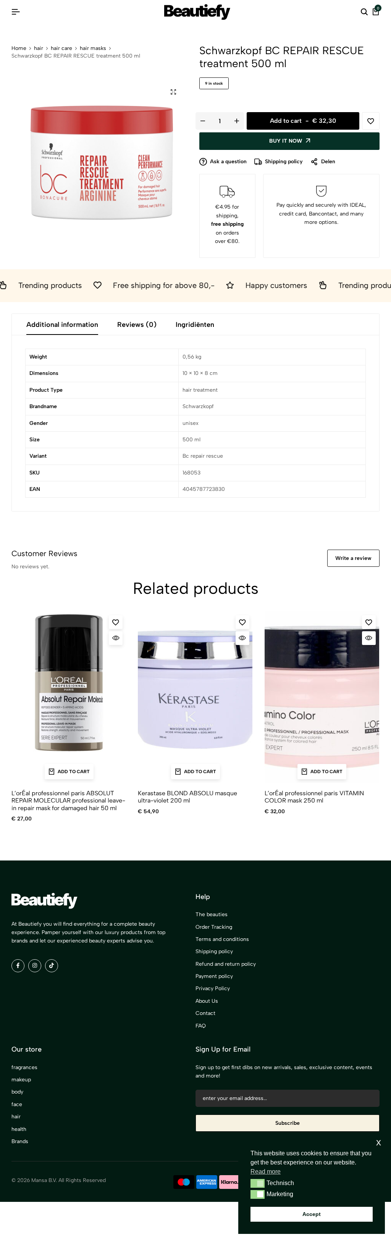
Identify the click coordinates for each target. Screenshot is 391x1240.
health (18, 1129)
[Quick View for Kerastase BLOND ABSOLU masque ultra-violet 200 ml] (242, 638)
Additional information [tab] (62, 324)
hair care (61, 48)
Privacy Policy (213, 988)
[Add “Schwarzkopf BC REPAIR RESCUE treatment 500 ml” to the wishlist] (371, 121)
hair (38, 48)
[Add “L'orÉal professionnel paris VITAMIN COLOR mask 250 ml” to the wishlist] (369, 622)
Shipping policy (284, 161)
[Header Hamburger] (15, 12)
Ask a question (228, 161)
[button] (257, 1183)
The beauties (212, 914)
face (16, 1104)
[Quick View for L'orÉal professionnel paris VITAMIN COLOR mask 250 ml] (369, 638)
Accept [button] (311, 1214)
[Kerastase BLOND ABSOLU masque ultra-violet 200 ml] (195, 697)
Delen (328, 161)
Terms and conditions (222, 939)
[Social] (17, 965)
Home (18, 48)
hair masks (93, 48)
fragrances (24, 1067)
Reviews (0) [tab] (137, 324)
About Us (207, 1001)
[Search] (364, 12)
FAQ (201, 1026)
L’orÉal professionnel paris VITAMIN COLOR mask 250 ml (314, 797)
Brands (19, 1141)
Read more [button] (265, 1171)
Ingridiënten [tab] (195, 324)
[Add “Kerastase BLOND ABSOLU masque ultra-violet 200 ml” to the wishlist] (242, 622)
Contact (205, 1013)
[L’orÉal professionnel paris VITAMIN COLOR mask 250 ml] (322, 697)
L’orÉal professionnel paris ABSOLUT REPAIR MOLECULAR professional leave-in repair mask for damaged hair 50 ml (68, 800)
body (17, 1092)
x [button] (378, 1142)
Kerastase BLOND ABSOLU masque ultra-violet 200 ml (187, 797)
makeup (21, 1079)
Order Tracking (214, 927)
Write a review (353, 558)
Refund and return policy (226, 964)
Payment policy (214, 976)
